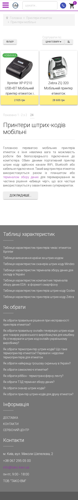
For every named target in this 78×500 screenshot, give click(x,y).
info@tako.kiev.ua (16, 467)
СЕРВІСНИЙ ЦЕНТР (16, 430)
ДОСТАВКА (10, 417)
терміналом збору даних (22, 177)
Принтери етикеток (39, 18)
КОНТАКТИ (11, 424)
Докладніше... (20, 195)
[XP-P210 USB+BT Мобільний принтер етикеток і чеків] (19, 68)
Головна (16, 18)
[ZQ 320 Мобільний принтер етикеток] (58, 68)
